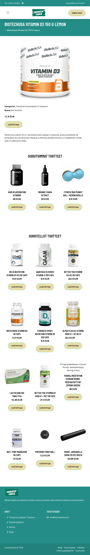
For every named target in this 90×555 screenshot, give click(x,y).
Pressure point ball (45, 451)
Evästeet (80, 547)
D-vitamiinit (43, 106)
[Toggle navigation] (8, 12)
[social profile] (22, 3)
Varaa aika (77, 13)
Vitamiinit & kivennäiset (26, 106)
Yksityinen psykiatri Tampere (22, 517)
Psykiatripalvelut (16, 522)
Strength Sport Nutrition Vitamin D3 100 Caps (45, 334)
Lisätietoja (13, 124)
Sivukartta (79, 550)
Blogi (11, 532)
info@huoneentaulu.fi (59, 517)
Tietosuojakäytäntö (65, 550)
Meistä (12, 527)
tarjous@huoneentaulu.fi (75, 3)
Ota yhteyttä (69, 547)
